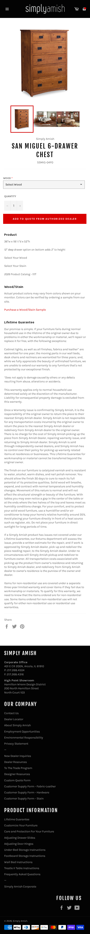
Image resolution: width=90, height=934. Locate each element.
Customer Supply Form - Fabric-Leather (30, 786)
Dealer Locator (13, 719)
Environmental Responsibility (23, 737)
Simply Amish (20, 921)
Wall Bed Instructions (18, 862)
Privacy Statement (16, 743)
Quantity (10, 196)
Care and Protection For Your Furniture (29, 831)
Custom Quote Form (17, 780)
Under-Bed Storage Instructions (24, 850)
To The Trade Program (18, 768)
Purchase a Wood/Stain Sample (25, 309)
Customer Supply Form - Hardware (26, 792)
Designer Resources (17, 774)
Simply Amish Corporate (20, 886)
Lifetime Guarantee (16, 819)
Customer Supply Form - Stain (24, 798)
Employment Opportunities (22, 731)
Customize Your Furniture (20, 825)
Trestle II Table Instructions (21, 868)
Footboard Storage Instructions (24, 856)
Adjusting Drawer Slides (19, 837)
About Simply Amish (17, 725)
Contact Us (11, 713)
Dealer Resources (15, 762)
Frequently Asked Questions (22, 874)
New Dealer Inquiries (17, 756)
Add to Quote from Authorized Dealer (45, 218)
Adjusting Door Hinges (18, 844)
